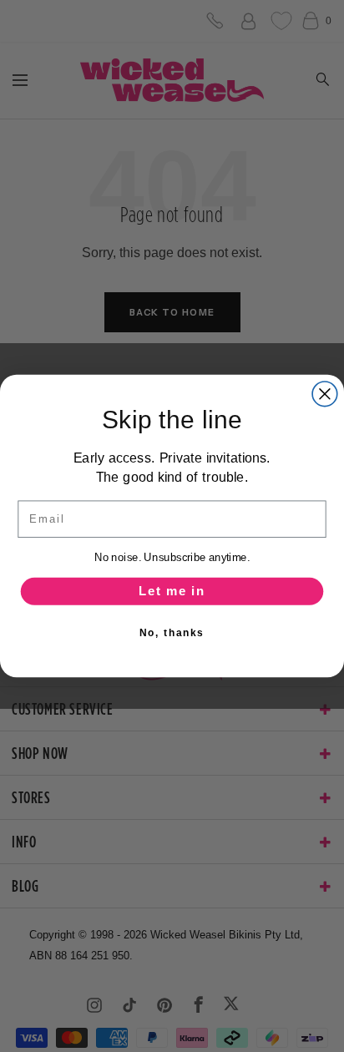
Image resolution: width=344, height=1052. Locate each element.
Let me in (172, 591)
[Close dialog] (324, 394)
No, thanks (171, 632)
